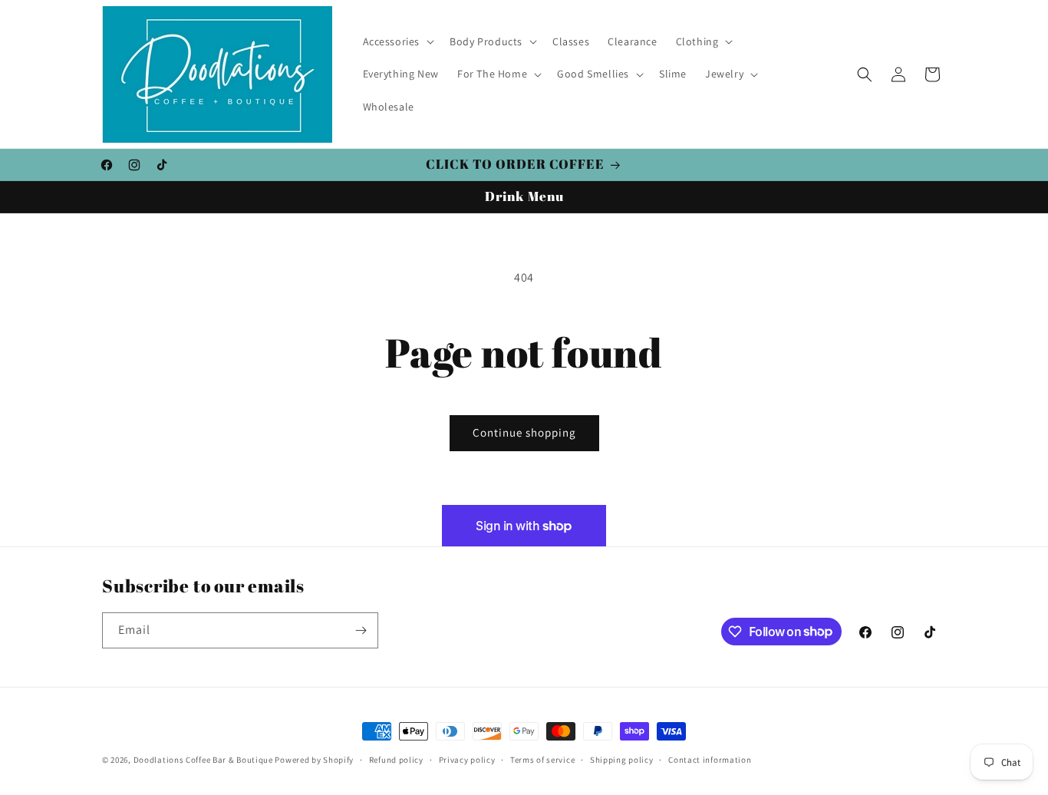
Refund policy (396, 759)
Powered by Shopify (314, 759)
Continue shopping (524, 432)
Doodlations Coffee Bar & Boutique (203, 759)
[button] (397, 41)
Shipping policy (622, 759)
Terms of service (542, 759)
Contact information (709, 759)
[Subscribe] (360, 630)
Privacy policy (467, 759)
